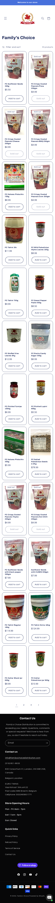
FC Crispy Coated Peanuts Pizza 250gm (39, 86)
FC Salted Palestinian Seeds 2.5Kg (39, 461)
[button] (5, 18)
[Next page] (38, 705)
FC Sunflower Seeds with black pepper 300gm (14, 572)
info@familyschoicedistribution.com (22, 758)
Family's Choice (23, 896)
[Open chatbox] (49, 897)
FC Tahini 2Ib (11, 247)
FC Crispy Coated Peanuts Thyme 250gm (13, 517)
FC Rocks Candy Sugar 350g (38, 354)
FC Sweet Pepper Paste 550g (39, 301)
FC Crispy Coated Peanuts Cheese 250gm (13, 141)
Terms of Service (12, 848)
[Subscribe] (47, 743)
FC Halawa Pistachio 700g (14, 195)
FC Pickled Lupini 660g (39, 407)
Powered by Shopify (37, 896)
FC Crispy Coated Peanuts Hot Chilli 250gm (39, 517)
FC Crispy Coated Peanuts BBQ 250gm (40, 140)
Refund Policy (11, 842)
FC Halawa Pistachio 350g (14, 460)
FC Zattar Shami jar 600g (13, 679)
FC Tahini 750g (11, 300)
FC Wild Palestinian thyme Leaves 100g (40, 248)
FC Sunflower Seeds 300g (14, 85)
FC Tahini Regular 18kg (13, 626)
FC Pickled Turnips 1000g (13, 407)
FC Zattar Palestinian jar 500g (40, 679)
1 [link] (16, 705)
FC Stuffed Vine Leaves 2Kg (12, 354)
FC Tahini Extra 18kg (40, 625)
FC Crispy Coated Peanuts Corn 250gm (40, 195)
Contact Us (10, 854)
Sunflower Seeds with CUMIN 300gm (39, 571)
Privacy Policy (11, 836)
